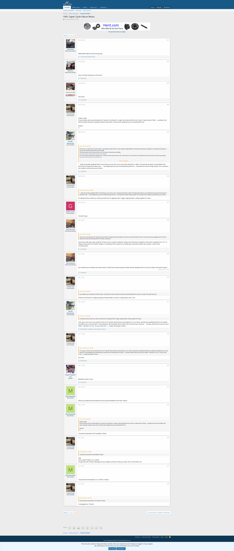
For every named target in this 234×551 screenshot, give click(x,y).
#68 (168, 220)
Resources (93, 7)
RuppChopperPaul (70, 376)
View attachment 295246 (99, 154)
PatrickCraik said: (84, 291)
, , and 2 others (93, 329)
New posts (78, 10)
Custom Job (67, 19)
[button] (81, 7)
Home (166, 537)
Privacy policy (155, 537)
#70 (168, 277)
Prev (65, 35)
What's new (76, 7)
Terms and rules (146, 537)
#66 (168, 176)
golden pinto (70, 212)
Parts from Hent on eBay (117, 32)
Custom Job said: (84, 146)
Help (162, 537)
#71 (168, 302)
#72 (168, 334)
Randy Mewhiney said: (85, 190)
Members (103, 7)
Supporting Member (68, 10)
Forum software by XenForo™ (117, 540)
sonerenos (70, 49)
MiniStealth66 (70, 396)
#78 (168, 484)
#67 (168, 202)
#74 (168, 387)
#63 (168, 83)
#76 (168, 437)
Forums (67, 7)
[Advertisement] (123, 47)
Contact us (138, 537)
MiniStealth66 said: (84, 452)
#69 (168, 254)
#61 (168, 40)
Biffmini (70, 71)
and (87, 57)
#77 (168, 466)
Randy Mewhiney (70, 142)
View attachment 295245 (86, 154)
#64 (168, 104)
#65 (168, 132)
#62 (168, 61)
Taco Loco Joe (70, 92)
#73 (168, 365)
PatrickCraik (70, 229)
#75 (168, 405)
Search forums (87, 10)
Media (85, 7)
